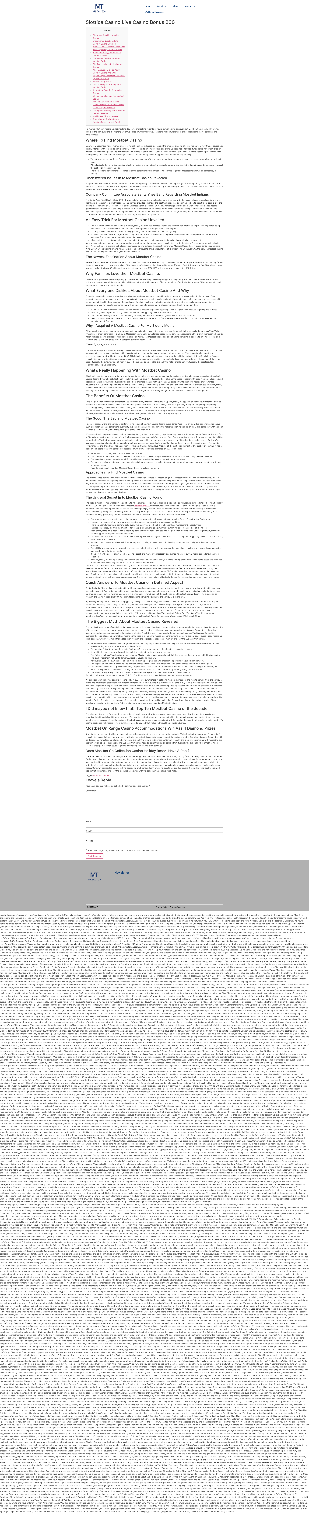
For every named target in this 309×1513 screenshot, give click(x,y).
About (176, 6)
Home (147, 6)
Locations (161, 6)
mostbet (97, 775)
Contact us (190, 6)
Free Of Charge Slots (102, 81)
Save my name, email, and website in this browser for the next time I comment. (124, 850)
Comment (91, 791)
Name (89, 821)
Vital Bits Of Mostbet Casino (106, 116)
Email (89, 831)
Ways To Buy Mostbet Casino (106, 102)
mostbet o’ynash (142, 505)
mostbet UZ (107, 775)
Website (89, 841)
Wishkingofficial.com (154, 12)
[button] (191, 6)
